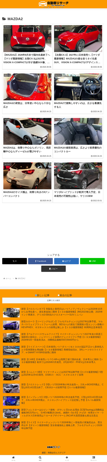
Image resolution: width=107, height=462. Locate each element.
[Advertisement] (27, 229)
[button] (53, 269)
